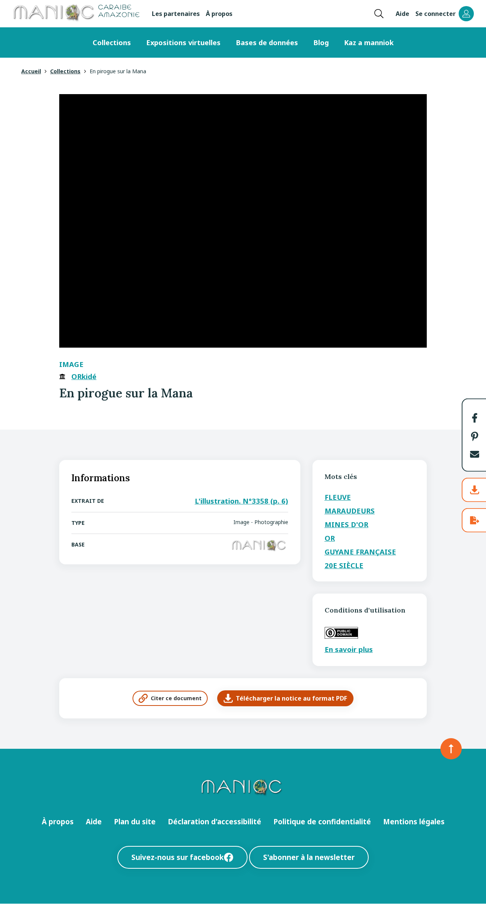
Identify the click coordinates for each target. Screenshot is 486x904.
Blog (321, 42)
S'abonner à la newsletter (309, 857)
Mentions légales (414, 821)
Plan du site (135, 821)
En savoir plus (349, 649)
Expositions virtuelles (183, 42)
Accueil (31, 71)
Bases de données (267, 42)
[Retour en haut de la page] (451, 748)
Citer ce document (176, 698)
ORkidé (83, 376)
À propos (219, 13)
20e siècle (344, 565)
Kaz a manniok (369, 42)
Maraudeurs (350, 510)
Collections (112, 42)
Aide (402, 13)
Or (330, 538)
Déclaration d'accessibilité (214, 821)
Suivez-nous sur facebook (177, 857)
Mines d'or (346, 524)
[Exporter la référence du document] (474, 520)
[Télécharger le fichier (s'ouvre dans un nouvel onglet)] (474, 490)
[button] (474, 417)
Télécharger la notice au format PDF (291, 698)
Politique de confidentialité (322, 821)
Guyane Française (360, 551)
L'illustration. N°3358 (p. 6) (241, 501)
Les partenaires (176, 13)
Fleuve (338, 497)
